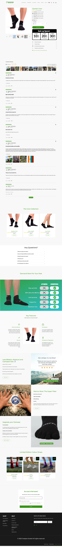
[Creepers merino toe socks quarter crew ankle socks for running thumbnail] (14, 36)
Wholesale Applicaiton (15, 524)
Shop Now (14, 235)
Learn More (37, 408)
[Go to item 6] (31, 69)
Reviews (39, 2)
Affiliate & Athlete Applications (14, 527)
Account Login (14, 522)
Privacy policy (51, 544)
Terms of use (46, 544)
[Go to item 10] (49, 69)
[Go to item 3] (17, 69)
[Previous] (7, 36)
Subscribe (31, 506)
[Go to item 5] (26, 69)
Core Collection (24, 2)
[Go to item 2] (13, 69)
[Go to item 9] (44, 69)
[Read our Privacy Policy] (41, 502)
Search (13, 529)
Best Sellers (4, 523)
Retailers (42, 2)
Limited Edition (29, 2)
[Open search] (48, 65)
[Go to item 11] (54, 69)
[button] (34, 10)
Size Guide (34, 21)
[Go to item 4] (22, 69)
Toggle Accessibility (58, 544)
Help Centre (13, 518)
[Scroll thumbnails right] (55, 68)
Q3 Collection (34, 2)
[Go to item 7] (35, 69)
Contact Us (13, 520)
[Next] (29, 36)
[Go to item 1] (8, 69)
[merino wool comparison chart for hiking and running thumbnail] (10, 36)
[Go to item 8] (40, 69)
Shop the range (6, 440)
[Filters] (50, 65)
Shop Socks (6, 377)
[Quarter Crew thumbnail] (18, 36)
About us (46, 2)
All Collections (5, 525)
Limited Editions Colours (5, 521)
